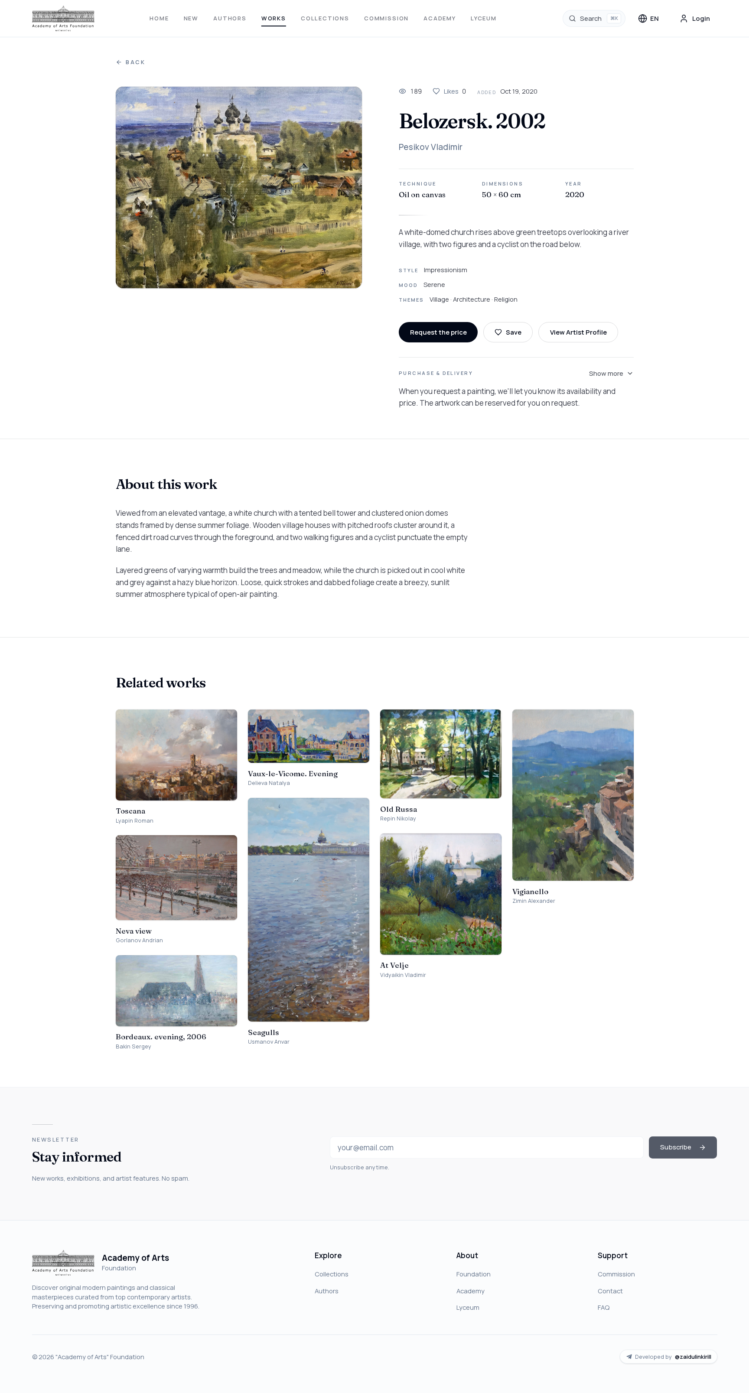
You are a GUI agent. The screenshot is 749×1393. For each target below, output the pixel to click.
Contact (610, 1290)
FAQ (603, 1307)
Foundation (473, 1273)
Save (513, 332)
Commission (386, 18)
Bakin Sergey (133, 1046)
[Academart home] (63, 19)
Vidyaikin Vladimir (403, 975)
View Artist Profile (578, 332)
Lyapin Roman (134, 820)
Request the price (438, 332)
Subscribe (675, 1146)
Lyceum (484, 18)
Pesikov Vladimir (430, 147)
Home (159, 18)
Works (273, 18)
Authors (230, 18)
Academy (439, 18)
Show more (606, 373)
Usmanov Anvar (269, 1041)
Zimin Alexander (533, 901)
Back (136, 62)
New (191, 18)
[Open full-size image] (239, 187)
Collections (325, 18)
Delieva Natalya (269, 783)
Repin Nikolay (398, 818)
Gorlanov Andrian (139, 940)
